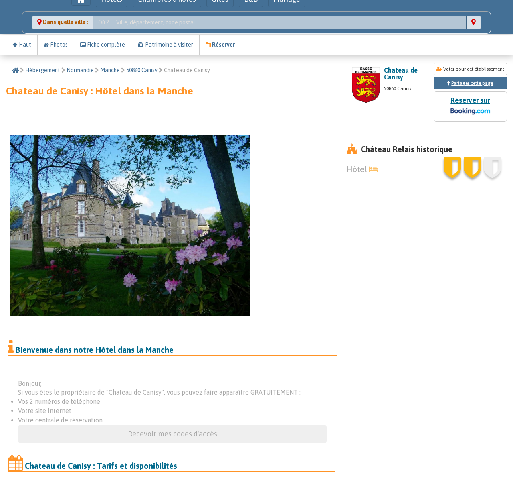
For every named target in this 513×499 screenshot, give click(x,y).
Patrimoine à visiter (168, 44)
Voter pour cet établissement (473, 69)
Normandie (80, 70)
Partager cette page (472, 83)
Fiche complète (105, 44)
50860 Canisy (142, 70)
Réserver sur (470, 100)
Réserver (223, 44)
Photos (58, 44)
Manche (110, 70)
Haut (24, 44)
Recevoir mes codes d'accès (172, 434)
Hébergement (42, 70)
